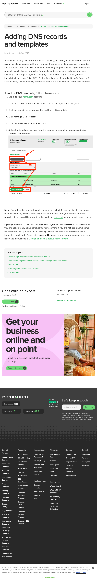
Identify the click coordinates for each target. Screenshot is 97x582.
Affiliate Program (37, 497)
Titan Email (22, 468)
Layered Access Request (69, 468)
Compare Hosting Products (21, 514)
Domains (26, 3)
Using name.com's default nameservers (48, 238)
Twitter (85, 458)
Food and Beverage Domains (6, 530)
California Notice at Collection (54, 506)
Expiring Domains (5, 492)
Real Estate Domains (6, 548)
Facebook (86, 454)
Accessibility (71, 475)
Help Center (71, 454)
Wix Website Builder (23, 487)
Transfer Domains (5, 471)
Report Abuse (71, 462)
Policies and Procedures (39, 466)
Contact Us (71, 458)
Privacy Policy (88, 417)
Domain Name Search (7, 458)
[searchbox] (46, 15)
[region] (48, 573)
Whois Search (55, 486)
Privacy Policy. (81, 572)
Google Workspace (22, 473)
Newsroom (54, 475)
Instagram (86, 462)
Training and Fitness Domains (7, 540)
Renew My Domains (6, 465)
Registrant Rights (38, 472)
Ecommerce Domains (6, 522)
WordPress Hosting (22, 463)
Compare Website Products (21, 495)
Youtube (85, 466)
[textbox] (71, 407)
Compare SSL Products (23, 522)
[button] (11, 411)
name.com (28, 97)
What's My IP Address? (55, 491)
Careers (53, 461)
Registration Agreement (39, 455)
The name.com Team (56, 455)
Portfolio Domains (5, 515)
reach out (58, 217)
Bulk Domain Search (7, 478)
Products (38, 3)
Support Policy (18, 306)
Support (59, 3)
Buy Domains (7, 511)
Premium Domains (5, 485)
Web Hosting (23, 454)
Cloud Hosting (24, 458)
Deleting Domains (5, 498)
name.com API (39, 492)
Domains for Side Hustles (7, 554)
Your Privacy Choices (55, 498)
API (48, 3)
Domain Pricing (5, 505)
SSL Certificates (23, 480)
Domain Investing (37, 486)
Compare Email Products (21, 505)
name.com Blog (54, 469)
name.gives (54, 465)
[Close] (93, 568)
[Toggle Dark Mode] (16, 404)
